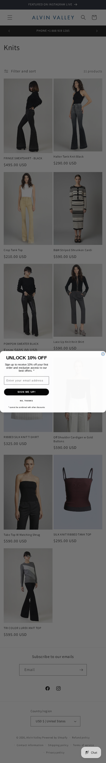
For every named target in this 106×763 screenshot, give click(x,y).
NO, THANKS (26, 401)
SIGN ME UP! (27, 391)
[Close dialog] (103, 344)
